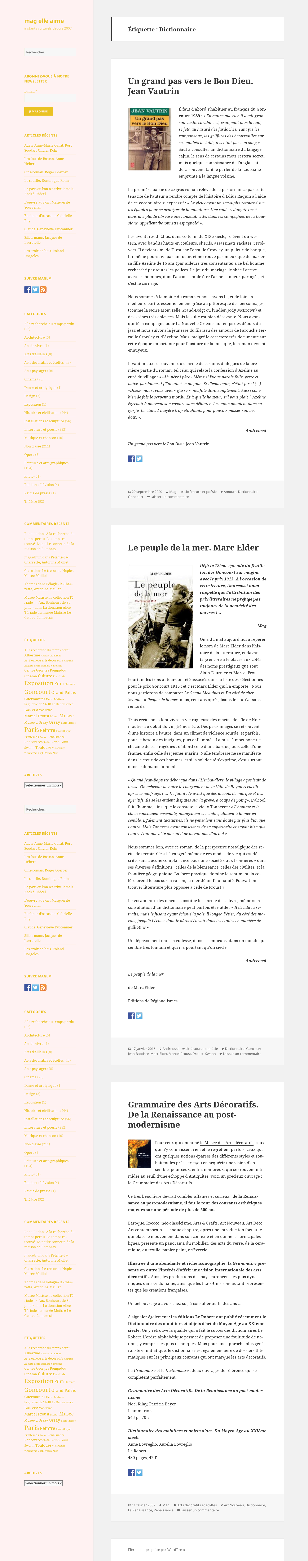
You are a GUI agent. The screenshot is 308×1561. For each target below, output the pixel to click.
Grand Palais (63, 692)
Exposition (32, 404)
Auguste (68, 660)
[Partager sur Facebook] (131, 458)
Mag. (173, 491)
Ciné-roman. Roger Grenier (46, 172)
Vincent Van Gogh (34, 752)
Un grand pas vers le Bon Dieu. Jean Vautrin (190, 85)
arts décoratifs (52, 660)
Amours (45, 655)
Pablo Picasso (68, 722)
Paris (31, 729)
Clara (28, 570)
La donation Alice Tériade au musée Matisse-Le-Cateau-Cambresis (48, 612)
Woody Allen (51, 752)
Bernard (45, 665)
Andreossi (171, 1048)
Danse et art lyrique (40, 387)
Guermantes (34, 698)
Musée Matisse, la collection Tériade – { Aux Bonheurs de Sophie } (49, 602)
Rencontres (33, 742)
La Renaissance (62, 704)
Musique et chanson (40, 438)
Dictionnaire (248, 491)
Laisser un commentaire (169, 496)
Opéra (29, 454)
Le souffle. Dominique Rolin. (47, 180)
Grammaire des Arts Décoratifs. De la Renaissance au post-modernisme (193, 1114)
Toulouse (43, 747)
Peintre (47, 730)
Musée (66, 716)
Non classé (32, 446)
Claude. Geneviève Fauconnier (48, 229)
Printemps (31, 737)
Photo (29, 476)
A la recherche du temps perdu (49, 324)
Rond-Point (59, 742)
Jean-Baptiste (138, 1053)
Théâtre (30, 501)
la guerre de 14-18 (37, 704)
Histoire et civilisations (42, 412)
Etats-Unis (59, 676)
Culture (45, 676)
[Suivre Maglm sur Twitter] (35, 289)
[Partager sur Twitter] (139, 458)
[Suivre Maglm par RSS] (43, 289)
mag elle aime (44, 20)
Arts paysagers (36, 371)
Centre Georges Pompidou (45, 670)
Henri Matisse (55, 699)
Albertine (32, 655)
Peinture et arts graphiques (46, 463)
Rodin (46, 742)
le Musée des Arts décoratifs (227, 1142)
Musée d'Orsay (36, 722)
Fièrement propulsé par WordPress (156, 1549)
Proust (43, 737)
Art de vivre (34, 345)
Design (29, 396)
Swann (29, 747)
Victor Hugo (58, 747)
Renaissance (56, 737)
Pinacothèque (63, 730)
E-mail (30, 91)
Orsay (54, 722)
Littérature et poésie (40, 429)
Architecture (34, 337)
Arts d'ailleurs (35, 354)
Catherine (56, 665)
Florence (70, 684)
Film (59, 683)
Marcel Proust (36, 715)
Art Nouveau (32, 660)
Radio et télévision (39, 484)
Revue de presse (37, 493)
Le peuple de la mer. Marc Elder (193, 547)
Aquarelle (55, 655)
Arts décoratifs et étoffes (44, 362)
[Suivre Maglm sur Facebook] (27, 289)
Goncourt (37, 692)
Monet (54, 716)
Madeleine (45, 710)
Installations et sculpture (44, 421)
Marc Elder (158, 1053)
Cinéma (30, 379)
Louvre (31, 709)
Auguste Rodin (32, 665)
